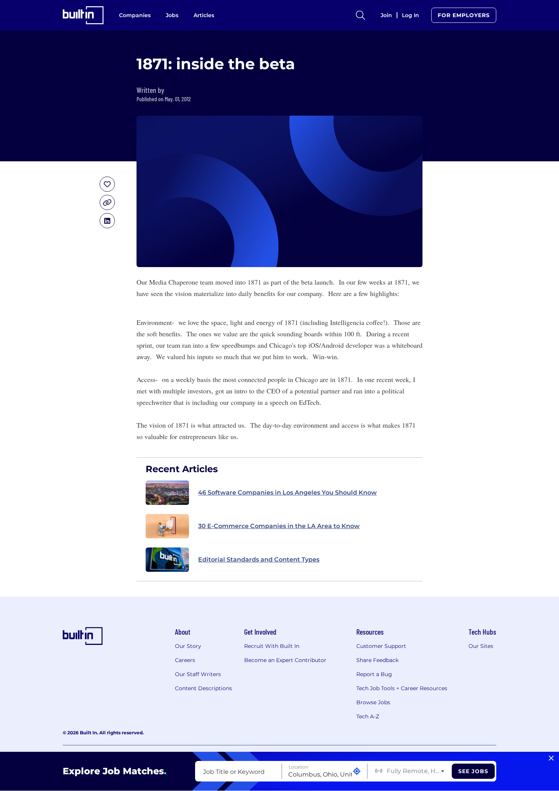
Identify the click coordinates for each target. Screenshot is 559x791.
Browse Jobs (373, 702)
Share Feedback (377, 660)
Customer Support (381, 646)
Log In (410, 15)
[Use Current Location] (357, 771)
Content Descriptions (203, 688)
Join (386, 15)
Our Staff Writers (198, 674)
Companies (135, 15)
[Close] (551, 758)
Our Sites (480, 646)
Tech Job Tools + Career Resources (401, 688)
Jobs (172, 15)
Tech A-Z (367, 716)
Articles (204, 15)
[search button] (360, 15)
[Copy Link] (107, 202)
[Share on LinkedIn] (107, 220)
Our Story (188, 646)
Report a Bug (374, 674)
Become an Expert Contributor (285, 660)
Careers (185, 660)
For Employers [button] (464, 15)
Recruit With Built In (271, 646)
